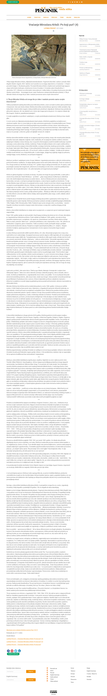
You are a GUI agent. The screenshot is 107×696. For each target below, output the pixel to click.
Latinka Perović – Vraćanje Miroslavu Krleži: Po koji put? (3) (25, 639)
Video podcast (54, 681)
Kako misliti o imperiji (85, 57)
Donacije (89, 679)
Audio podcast (54, 677)
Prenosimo (73, 679)
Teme (72, 682)
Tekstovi (73, 671)
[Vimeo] (75, 2)
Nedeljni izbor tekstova (14, 668)
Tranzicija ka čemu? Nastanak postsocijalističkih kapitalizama (88, 50)
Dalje (99, 78)
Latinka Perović (50, 28)
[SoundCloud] (79, 2)
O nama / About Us (92, 673)
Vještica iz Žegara (84, 73)
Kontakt (89, 676)
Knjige (88, 668)
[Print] (53, 30)
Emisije (73, 673)
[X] (70, 2)
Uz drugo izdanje (84, 99)
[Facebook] (69, 2)
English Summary (12, 676)
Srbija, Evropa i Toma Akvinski (88, 39)
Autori (51, 670)
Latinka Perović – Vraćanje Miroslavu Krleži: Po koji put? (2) (25, 641)
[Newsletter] (82, 2)
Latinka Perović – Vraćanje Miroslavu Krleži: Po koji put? (24, 644)
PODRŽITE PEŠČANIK (13, 654)
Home (72, 668)
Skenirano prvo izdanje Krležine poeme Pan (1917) (22, 630)
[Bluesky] (73, 2)
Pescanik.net (53, 668)
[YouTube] (77, 2)
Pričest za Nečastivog (85, 67)
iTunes (52, 679)
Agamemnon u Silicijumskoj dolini (89, 44)
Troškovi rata (83, 62)
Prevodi (52, 672)
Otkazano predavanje (85, 93)
